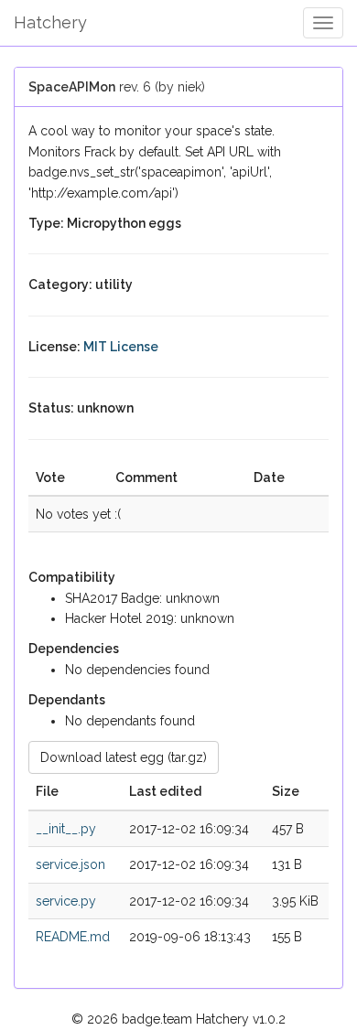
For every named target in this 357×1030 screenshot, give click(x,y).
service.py (66, 901)
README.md (73, 936)
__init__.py (66, 828)
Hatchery (50, 22)
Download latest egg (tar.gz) (123, 757)
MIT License (120, 346)
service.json (70, 864)
